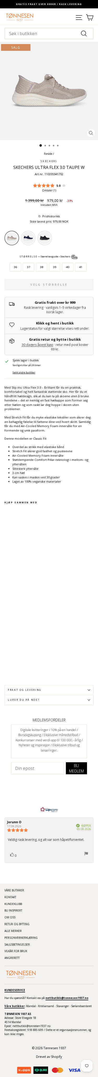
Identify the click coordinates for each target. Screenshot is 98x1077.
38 (41, 267)
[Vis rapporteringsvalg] (86, 854)
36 (15, 267)
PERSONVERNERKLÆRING (21, 938)
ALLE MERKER (13, 931)
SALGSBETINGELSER (17, 944)
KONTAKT (10, 897)
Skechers (49, 161)
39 (54, 267)
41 (80, 267)
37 (28, 267)
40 (67, 267)
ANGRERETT (12, 958)
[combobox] (49, 33)
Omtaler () (49, 190)
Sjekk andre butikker (24, 372)
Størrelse (45, 256)
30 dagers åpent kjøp (37, 345)
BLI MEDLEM (76, 768)
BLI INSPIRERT (13, 910)
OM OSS (9, 917)
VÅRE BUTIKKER (14, 890)
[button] (49, 216)
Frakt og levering (25, 690)
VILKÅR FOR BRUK (15, 951)
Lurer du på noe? (23, 700)
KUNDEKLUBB (13, 904)
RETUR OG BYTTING (17, 924)
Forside (48, 154)
